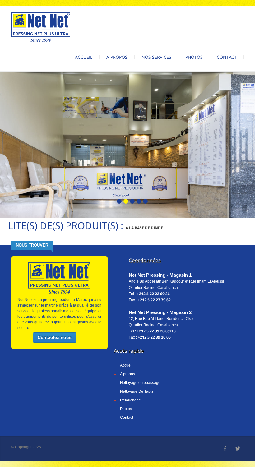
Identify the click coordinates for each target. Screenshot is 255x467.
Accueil (83, 57)
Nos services (156, 57)
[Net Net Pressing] (40, 27)
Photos (194, 57)
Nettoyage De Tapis (136, 391)
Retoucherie (130, 400)
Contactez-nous (55, 337)
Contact (227, 57)
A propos (117, 57)
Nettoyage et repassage (140, 383)
